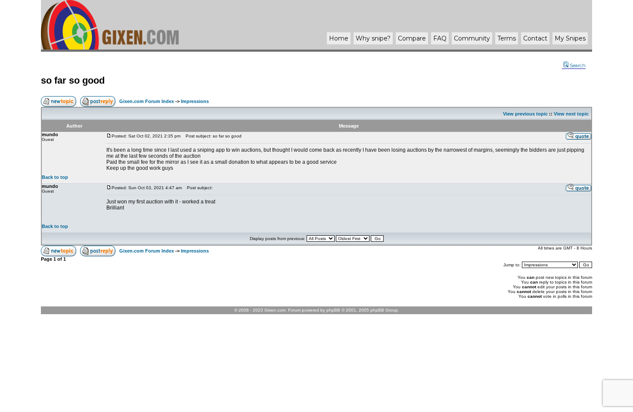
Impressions (195, 101)
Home (338, 38)
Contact (535, 38)
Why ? (373, 38)
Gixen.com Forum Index (146, 101)
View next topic (571, 113)
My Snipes (570, 38)
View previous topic (525, 113)
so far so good (73, 80)
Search (578, 65)
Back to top (55, 177)
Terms (506, 38)
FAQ (440, 38)
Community (472, 38)
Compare (412, 38)
